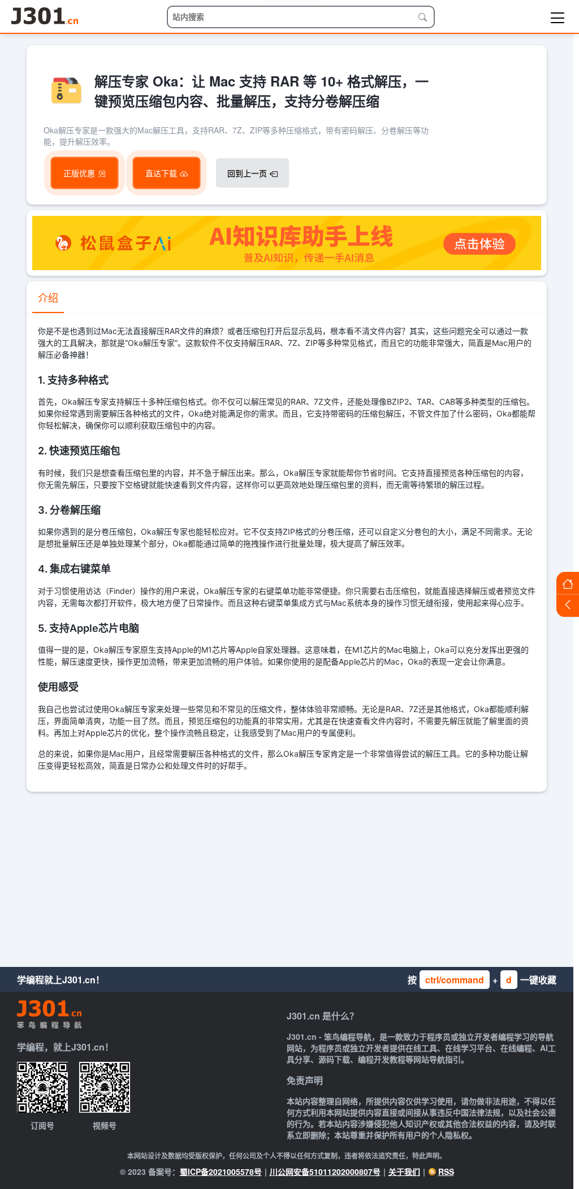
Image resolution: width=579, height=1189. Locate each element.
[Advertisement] (287, 876)
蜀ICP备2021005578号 (221, 1171)
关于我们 (404, 1171)
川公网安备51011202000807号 (325, 1171)
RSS (446, 1171)
